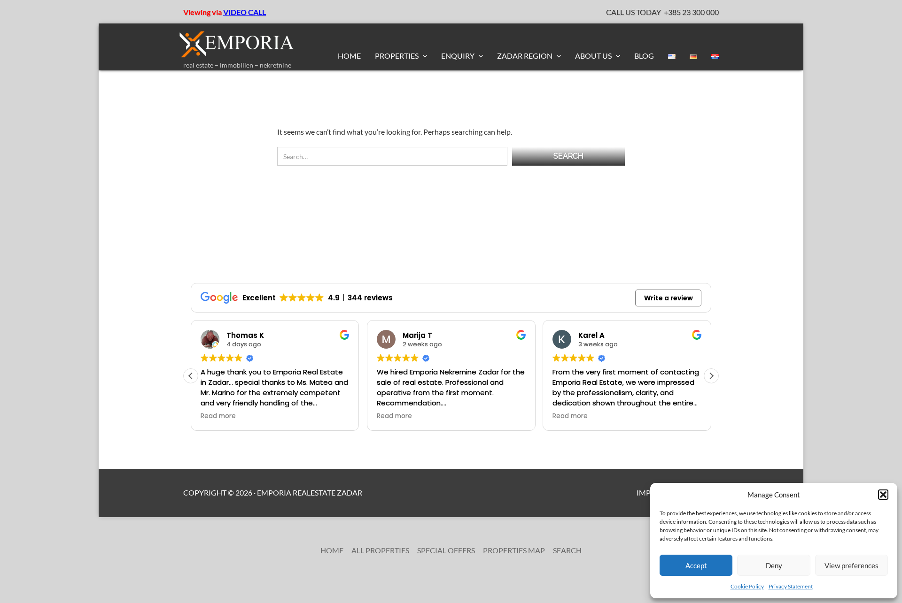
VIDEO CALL (244, 12)
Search (567, 550)
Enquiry (458, 55)
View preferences (851, 565)
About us (594, 55)
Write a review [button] (668, 298)
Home (349, 55)
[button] (883, 494)
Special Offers (446, 550)
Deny (774, 565)
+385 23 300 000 (691, 12)
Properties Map (514, 550)
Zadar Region (525, 55)
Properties (397, 55)
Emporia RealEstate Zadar (309, 492)
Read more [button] (218, 416)
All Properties (380, 550)
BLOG (644, 55)
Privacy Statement (791, 586)
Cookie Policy (747, 586)
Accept (696, 565)
